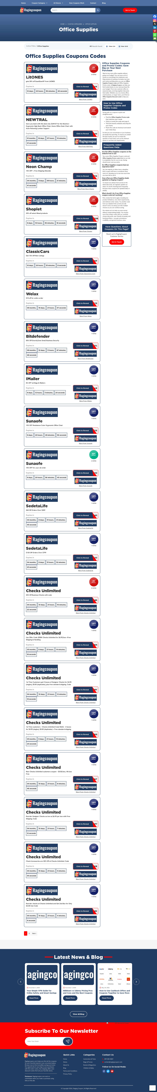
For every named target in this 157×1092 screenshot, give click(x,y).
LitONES (89, 99)
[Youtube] (112, 1071)
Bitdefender (89, 359)
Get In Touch (117, 242)
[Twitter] (108, 1071)
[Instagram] (155, 20)
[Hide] (156, 42)
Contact (93, 3)
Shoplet (89, 231)
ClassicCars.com (89, 274)
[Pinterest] (155, 31)
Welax (90, 316)
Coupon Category (38, 3)
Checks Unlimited (89, 613)
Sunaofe (89, 443)
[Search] (97, 10)
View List (111, 46)
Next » (34, 933)
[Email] (155, 38)
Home (23, 3)
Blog (104, 3)
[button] (21, 982)
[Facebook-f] (104, 1071)
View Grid (124, 46)
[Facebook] (155, 16)
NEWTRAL (89, 146)
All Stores (57, 3)
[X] (155, 24)
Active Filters (31, 46)
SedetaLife (89, 528)
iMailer (89, 401)
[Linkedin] (155, 27)
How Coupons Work (76, 3)
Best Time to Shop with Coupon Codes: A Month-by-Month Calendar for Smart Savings (114, 993)
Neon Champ (89, 189)
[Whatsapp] (155, 35)
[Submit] (67, 1041)
